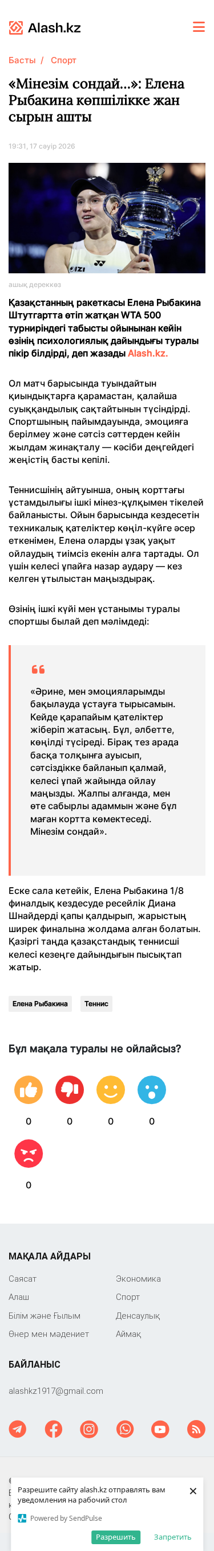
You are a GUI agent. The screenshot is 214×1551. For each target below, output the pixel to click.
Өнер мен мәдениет (49, 1333)
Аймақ (128, 1333)
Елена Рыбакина (40, 1003)
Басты (22, 60)
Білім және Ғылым (44, 1315)
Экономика (138, 1278)
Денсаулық (138, 1315)
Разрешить (116, 1537)
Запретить (173, 1537)
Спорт (63, 60)
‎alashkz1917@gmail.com (56, 1390)
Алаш (19, 1296)
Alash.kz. (149, 353)
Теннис (96, 1003)
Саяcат (23, 1278)
